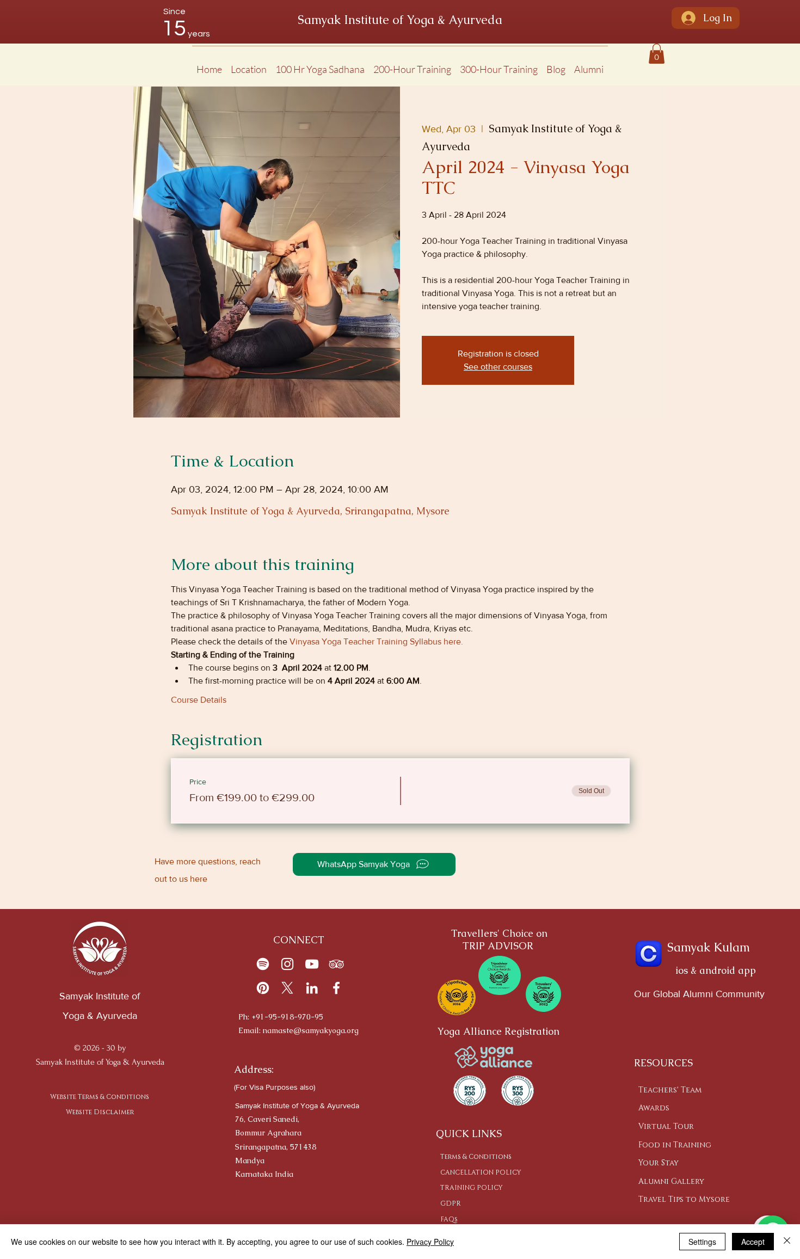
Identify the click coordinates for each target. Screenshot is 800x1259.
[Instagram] (287, 964)
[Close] (786, 1241)
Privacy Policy (430, 1241)
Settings (702, 1241)
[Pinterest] (263, 988)
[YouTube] (312, 964)
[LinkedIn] (312, 988)
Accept (753, 1241)
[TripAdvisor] (336, 964)
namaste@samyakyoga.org (311, 1030)
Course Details (198, 699)
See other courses (498, 366)
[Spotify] (263, 964)
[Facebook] (336, 988)
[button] (248, 64)
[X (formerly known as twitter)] (287, 988)
